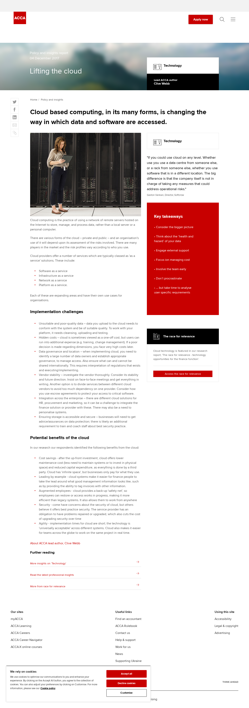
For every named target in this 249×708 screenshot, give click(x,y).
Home (33, 99)
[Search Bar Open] (222, 19)
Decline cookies (126, 683)
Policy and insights (52, 99)
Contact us (122, 633)
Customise (126, 692)
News (119, 654)
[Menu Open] (233, 19)
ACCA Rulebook (126, 626)
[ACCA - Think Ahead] (230, 682)
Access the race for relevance (183, 373)
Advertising (222, 633)
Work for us (123, 647)
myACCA (17, 619)
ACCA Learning (21, 626)
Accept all (126, 673)
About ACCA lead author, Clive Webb (55, 543)
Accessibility (223, 619)
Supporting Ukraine (128, 661)
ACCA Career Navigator (26, 640)
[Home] (20, 23)
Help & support (125, 640)
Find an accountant (128, 619)
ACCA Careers (20, 633)
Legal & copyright (226, 626)
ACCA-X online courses (26, 647)
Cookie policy (47, 688)
